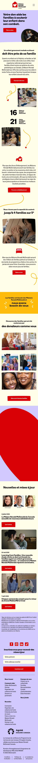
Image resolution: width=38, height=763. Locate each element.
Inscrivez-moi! (19, 669)
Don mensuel (26, 439)
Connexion (8, 706)
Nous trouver (9, 679)
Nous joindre (25, 698)
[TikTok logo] (26, 644)
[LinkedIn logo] (21, 644)
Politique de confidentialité (18, 757)
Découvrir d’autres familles (19, 398)
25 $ (7, 445)
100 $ (19, 445)
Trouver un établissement (19, 190)
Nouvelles (8, 702)
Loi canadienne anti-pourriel (29, 757)
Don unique (12, 439)
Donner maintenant (19, 468)
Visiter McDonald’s (11, 685)
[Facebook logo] (11, 644)
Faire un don (9, 30)
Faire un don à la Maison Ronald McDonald (10, 718)
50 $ (13, 445)
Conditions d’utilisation (7, 757)
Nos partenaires (26, 687)
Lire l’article (8, 524)
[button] (34, 5)
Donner (7, 687)
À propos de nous (19, 80)
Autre (30, 445)
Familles (23, 685)
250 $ (25, 445)
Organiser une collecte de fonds (19, 472)
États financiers (25, 693)
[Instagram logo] (16, 644)
